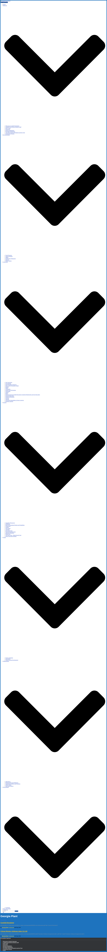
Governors (7, 129)
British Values (8, 260)
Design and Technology (10, 390)
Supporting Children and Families (12, 783)
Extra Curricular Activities (10, 536)
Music (6, 393)
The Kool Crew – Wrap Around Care (13, 535)
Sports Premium (9, 256)
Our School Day (8, 530)
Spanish (7, 399)
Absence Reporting (9, 533)
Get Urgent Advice (9, 786)
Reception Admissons (10, 131)
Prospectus (7, 526)
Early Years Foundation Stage (12, 385)
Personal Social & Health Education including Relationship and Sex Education (22, 394)
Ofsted (6, 257)
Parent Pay (7, 534)
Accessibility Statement (5, 938)
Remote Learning (9, 401)
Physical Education (9, 395)
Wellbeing (7, 524)
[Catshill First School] (5, 1)
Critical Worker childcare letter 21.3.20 (13, 931)
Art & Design (8, 383)
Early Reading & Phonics (11, 384)
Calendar (7, 529)
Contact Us (5, 909)
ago (11, 927)
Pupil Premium (8, 255)
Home (4, 4)
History (7, 392)
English (7, 386)
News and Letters (7, 908)
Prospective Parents (9, 133)
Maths (6, 388)
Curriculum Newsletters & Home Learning (14, 400)
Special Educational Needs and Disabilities (15, 525)
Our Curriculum (8, 382)
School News (3, 920)
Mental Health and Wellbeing (11, 782)
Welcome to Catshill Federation (12, 125)
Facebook (7, 907)
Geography (7, 391)
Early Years (8, 128)
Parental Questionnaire (10, 531)
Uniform (7, 527)
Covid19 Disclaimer (7, 923)
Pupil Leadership (9, 657)
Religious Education (9, 397)
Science (7, 398)
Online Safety (8, 785)
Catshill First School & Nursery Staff (13, 127)
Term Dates (7, 528)
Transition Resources (10, 522)
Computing (7, 389)
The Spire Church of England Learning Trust (15, 132)
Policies (7, 259)
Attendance (7, 781)
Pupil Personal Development (11, 660)
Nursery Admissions (9, 130)
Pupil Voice (7, 659)
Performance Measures (10, 258)
